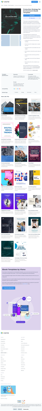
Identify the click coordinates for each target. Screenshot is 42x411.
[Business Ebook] (7, 106)
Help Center (3, 376)
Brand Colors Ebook (18, 186)
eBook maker (25, 283)
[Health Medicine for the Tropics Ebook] (21, 130)
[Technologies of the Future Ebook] (21, 249)
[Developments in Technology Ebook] (21, 106)
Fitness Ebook (30, 163)
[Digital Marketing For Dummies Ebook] (7, 178)
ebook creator (35, 70)
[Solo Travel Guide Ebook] (7, 225)
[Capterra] (19, 400)
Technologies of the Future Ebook (21, 257)
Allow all (15, 409)
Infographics (3, 341)
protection (16, 92)
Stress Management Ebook (33, 210)
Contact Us (2, 378)
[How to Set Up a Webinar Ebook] (34, 225)
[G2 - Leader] (23, 400)
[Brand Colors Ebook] (21, 178)
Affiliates (22, 370)
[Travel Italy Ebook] (21, 154)
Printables (2, 345)
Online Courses (3, 364)
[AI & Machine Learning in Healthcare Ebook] (21, 225)
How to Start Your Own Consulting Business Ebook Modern (6, 258)
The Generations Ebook (5, 163)
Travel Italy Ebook (18, 163)
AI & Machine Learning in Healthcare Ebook (19, 234)
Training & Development (25, 345)
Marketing (22, 339)
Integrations (3, 370)
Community (23, 368)
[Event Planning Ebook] (34, 178)
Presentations (3, 339)
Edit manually (32, 15)
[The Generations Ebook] (7, 154)
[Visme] (5, 2)
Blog (1, 357)
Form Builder (3, 343)
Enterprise (22, 350)
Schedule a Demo (24, 352)
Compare (22, 366)
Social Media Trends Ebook (6, 139)
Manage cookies (25, 409)
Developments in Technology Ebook (20, 115)
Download (22, 362)
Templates (2, 366)
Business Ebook (4, 115)
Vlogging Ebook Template (5, 210)
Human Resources (24, 343)
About (22, 357)
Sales (22, 341)
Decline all (20, 409)
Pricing (2, 380)
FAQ (1, 374)
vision (35, 92)
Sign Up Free (35, 1)
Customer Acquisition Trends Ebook (33, 115)
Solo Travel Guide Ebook (5, 234)
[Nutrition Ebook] (34, 130)
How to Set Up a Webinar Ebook (34, 234)
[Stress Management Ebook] (34, 201)
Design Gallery (3, 368)
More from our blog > (4, 398)
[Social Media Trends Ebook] (7, 130)
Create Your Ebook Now (9, 288)
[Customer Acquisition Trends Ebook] (34, 106)
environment (29, 92)
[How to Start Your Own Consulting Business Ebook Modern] (7, 249)
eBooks (2, 362)
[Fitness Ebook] (34, 154)
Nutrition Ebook (31, 139)
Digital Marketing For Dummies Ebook (7, 186)
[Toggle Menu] (40, 2)
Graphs (2, 350)
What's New (23, 364)
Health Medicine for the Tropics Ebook (20, 139)
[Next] (16, 21)
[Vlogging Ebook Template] (7, 201)
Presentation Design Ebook (20, 210)
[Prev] (6, 21)
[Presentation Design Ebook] (21, 201)
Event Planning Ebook (32, 186)
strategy (22, 92)
